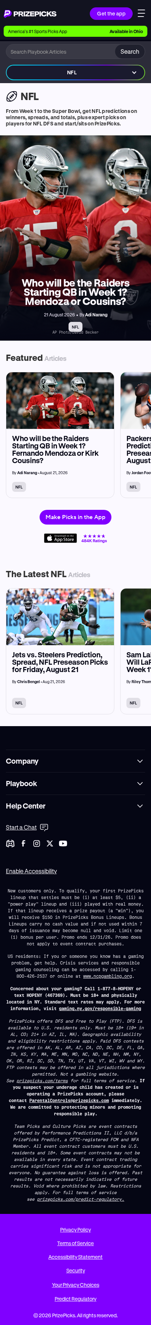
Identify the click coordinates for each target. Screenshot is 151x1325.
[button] (75, 72)
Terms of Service (75, 1243)
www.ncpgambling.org (107, 975)
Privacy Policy (75, 1229)
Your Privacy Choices (75, 1285)
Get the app (111, 13)
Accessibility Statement (75, 1257)
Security (75, 1270)
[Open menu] (141, 14)
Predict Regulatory (75, 1299)
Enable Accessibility (31, 870)
